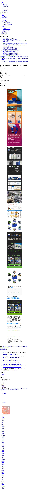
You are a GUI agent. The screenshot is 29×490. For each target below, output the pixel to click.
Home (2, 2)
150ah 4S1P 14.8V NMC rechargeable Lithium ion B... (11, 360)
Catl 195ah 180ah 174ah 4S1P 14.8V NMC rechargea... (12, 370)
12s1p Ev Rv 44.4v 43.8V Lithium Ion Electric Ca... (11, 354)
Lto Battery (24, 388)
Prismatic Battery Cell (4, 17)
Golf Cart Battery (4, 31)
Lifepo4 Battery (17, 389)
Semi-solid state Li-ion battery (3, 349)
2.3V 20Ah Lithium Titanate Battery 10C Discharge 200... (10, 51)
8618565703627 (4, 402)
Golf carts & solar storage (3, 348)
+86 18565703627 (4, 393)
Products (3, 3)
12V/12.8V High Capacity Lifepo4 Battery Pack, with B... (10, 55)
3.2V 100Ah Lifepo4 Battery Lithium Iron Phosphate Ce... (10, 53)
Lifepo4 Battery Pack (20, 388)
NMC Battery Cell (4, 26)
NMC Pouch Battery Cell (6, 27)
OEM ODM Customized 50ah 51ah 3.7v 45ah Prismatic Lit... (10, 44)
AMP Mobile (15, 388)
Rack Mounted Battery (6, 6)
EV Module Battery (5, 5)
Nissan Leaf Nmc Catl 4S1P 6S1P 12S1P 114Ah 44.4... (11, 357)
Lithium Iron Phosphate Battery (6, 389)
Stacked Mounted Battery (5, 34)
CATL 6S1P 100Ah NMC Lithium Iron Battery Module (10, 49)
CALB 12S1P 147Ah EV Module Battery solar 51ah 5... (12, 364)
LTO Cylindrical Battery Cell (6, 29)
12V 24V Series (5, 4)
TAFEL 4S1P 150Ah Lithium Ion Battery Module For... (12, 367)
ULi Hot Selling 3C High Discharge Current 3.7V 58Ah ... (10, 39)
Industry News (5, 10)
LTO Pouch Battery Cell (6, 30)
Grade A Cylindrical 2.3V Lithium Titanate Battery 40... (10, 47)
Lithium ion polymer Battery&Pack (7, 23)
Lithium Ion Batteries (12, 389)
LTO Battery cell (4, 28)
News (2, 8)
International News (5, 9)
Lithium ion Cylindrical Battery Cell (7, 22)
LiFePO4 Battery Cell (4, 16)
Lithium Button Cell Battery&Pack (7, 24)
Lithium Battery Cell (4, 21)
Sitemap (13, 388)
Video (2, 7)
